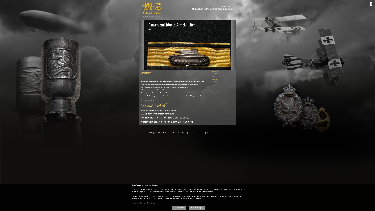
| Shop (214, 9)
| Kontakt (230, 9)
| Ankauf (209, 9)
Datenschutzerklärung (147, 203)
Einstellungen (198, 208)
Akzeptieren (179, 208)
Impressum (135, 203)
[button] (141, 45)
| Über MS (202, 9)
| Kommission (222, 9)
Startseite (195, 9)
